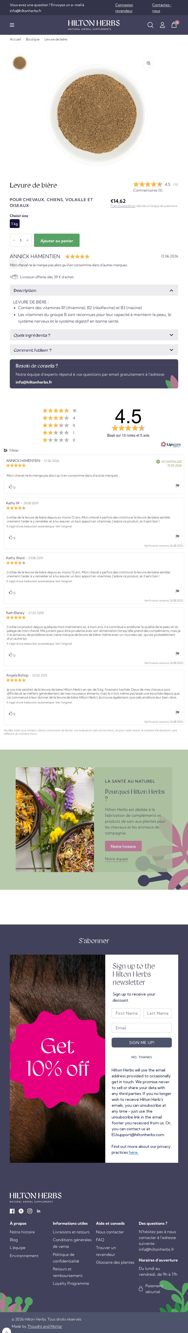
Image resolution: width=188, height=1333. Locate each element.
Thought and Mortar (44, 1326)
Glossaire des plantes (115, 1262)
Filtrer (14, 450)
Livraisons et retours (71, 1231)
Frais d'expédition (123, 206)
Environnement (24, 1255)
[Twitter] (21, 1211)
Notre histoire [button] (123, 846)
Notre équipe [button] (116, 858)
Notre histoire (22, 1231)
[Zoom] (148, 63)
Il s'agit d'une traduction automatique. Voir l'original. (39, 526)
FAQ (100, 1239)
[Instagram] (29, 1211)
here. (133, 1152)
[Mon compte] (162, 25)
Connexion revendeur (124, 8)
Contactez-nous (161, 8)
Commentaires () (147, 190)
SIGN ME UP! (141, 1042)
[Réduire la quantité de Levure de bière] (14, 240)
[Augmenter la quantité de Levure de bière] (27, 240)
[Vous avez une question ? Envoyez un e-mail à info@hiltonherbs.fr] (61, 8)
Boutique (32, 39)
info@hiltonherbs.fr (34, 382)
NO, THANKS (141, 1057)
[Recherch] (150, 25)
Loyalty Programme (71, 1283)
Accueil (15, 39)
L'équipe (17, 1247)
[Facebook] (12, 1211)
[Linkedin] (38, 1211)
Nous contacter (110, 1231)
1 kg (14, 224)
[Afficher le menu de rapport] (177, 486)
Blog (14, 1239)
